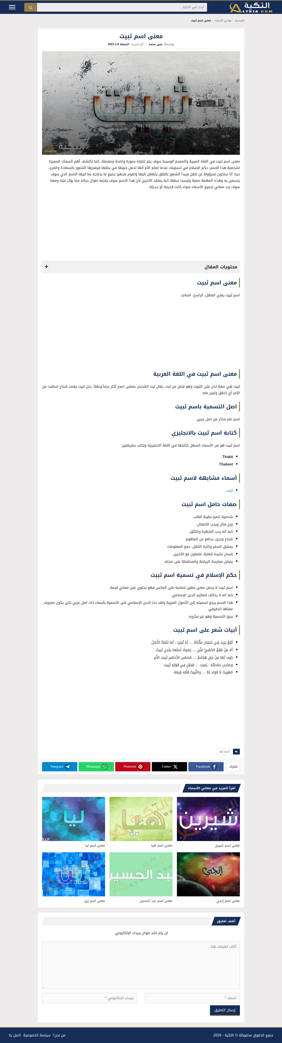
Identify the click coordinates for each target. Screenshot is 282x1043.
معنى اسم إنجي (228, 901)
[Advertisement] (141, 226)
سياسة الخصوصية (36, 1035)
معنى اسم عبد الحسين (156, 901)
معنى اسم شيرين (227, 845)
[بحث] (30, 7)
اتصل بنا (15, 1035)
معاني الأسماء (223, 20)
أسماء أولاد (224, 752)
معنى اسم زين (94, 901)
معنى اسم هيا (162, 845)
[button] (141, 267)
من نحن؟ (59, 1035)
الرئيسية (240, 20)
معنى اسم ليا (95, 845)
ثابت (229, 490)
